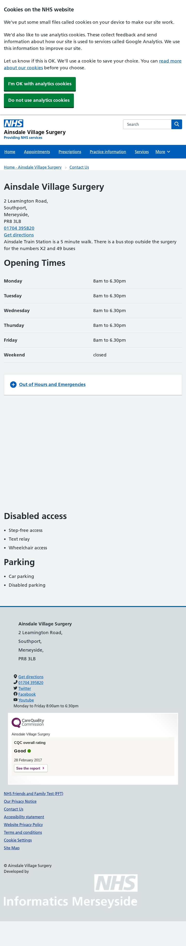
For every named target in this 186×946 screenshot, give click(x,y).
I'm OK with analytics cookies (39, 84)
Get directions (19, 235)
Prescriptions (70, 151)
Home (9, 151)
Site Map (12, 847)
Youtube (26, 700)
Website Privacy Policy (23, 824)
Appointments (37, 151)
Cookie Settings (18, 840)
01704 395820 (19, 228)
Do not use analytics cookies (39, 100)
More (162, 151)
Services (142, 151)
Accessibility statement (24, 816)
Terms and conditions (23, 832)
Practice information (108, 151)
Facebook (27, 694)
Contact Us (79, 167)
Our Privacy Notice (20, 801)
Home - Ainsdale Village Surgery (33, 167)
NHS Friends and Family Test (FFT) (33, 793)
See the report (28, 768)
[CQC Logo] (28, 727)
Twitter (24, 688)
